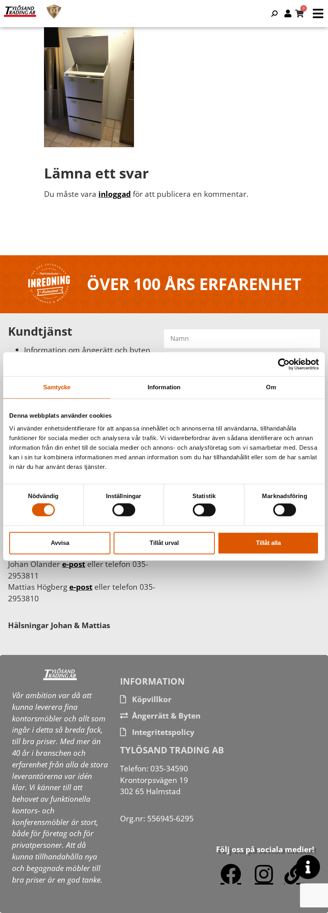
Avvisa (60, 542)
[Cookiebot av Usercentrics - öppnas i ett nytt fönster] (284, 364)
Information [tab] (164, 387)
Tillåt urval (164, 542)
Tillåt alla (268, 542)
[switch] (123, 510)
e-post (73, 564)
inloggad (114, 193)
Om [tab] (271, 387)
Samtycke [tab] (57, 387)
